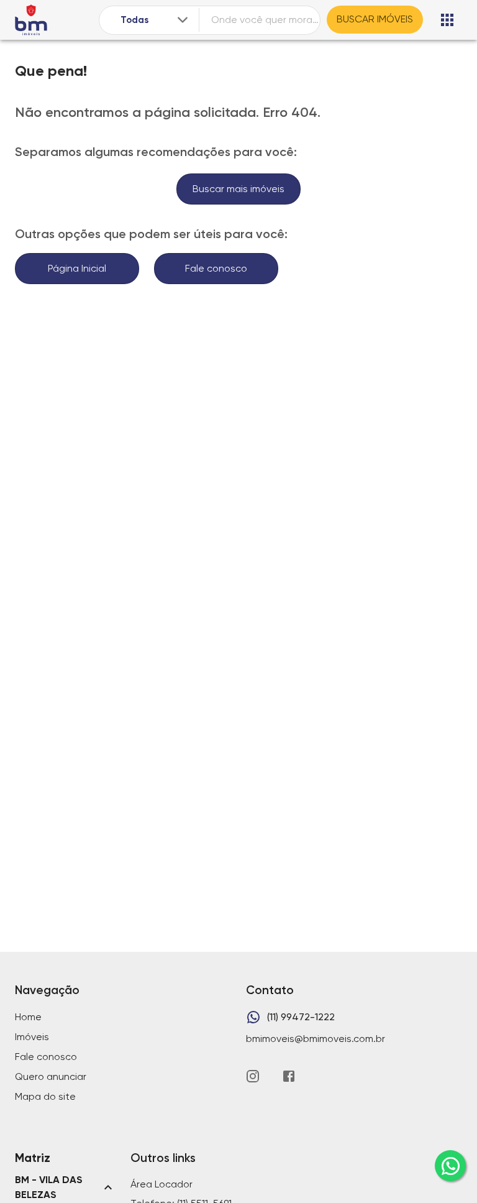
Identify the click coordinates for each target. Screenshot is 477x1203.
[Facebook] (289, 1076)
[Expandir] (182, 20)
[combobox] (155, 20)
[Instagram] (253, 1076)
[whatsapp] (450, 1165)
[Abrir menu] (447, 19)
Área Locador (161, 1184)
